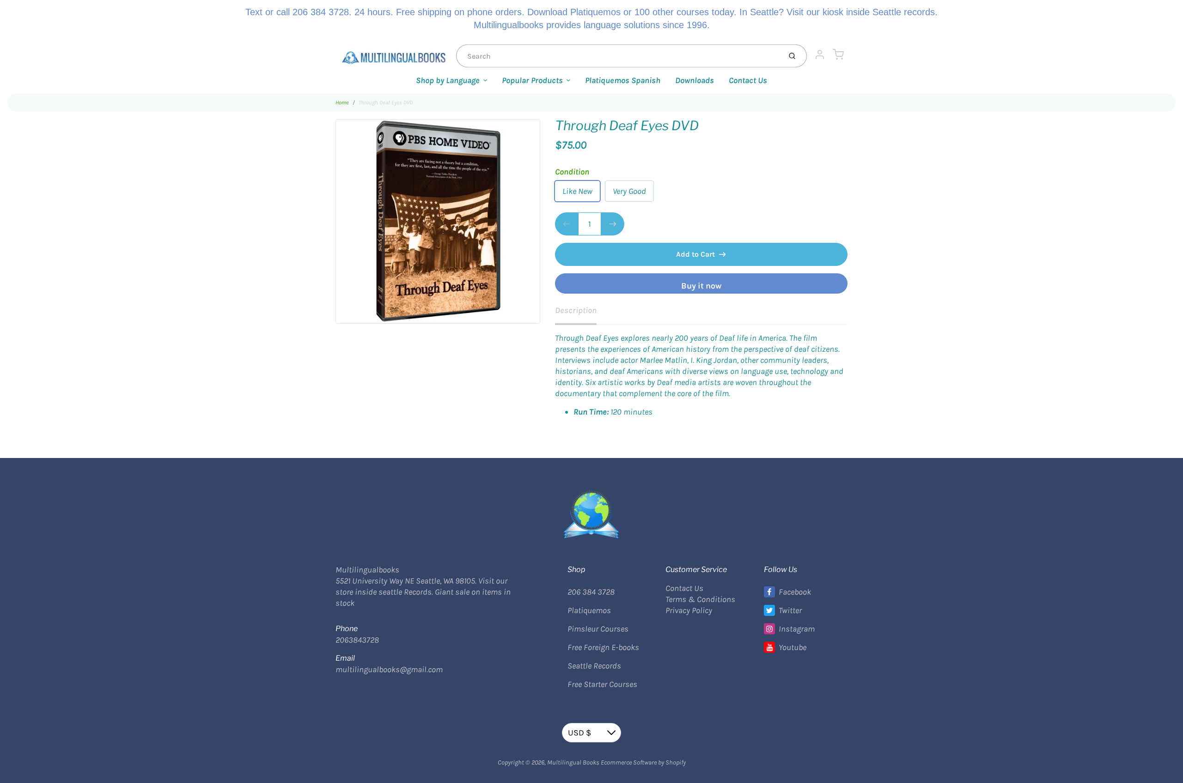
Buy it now (701, 286)
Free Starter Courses (602, 684)
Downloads (694, 80)
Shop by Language (448, 80)
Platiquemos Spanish (622, 80)
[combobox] (618, 55)
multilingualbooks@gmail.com (389, 669)
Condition (572, 172)
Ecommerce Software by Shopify (643, 762)
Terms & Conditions (700, 599)
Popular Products (532, 80)
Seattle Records (594, 666)
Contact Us (748, 80)
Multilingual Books (573, 762)
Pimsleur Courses (597, 629)
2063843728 (357, 640)
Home (342, 102)
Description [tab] (576, 310)
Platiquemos (589, 610)
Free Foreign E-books (603, 647)
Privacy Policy (688, 610)
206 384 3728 (591, 592)
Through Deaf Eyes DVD (386, 102)
